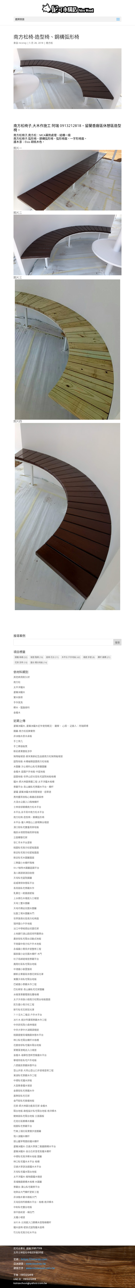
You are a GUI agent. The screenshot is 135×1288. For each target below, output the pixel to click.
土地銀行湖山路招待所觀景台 (28, 933)
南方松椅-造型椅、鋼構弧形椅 (29, 817)
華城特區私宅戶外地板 (25, 1060)
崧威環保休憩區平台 (24, 882)
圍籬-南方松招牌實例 (24, 730)
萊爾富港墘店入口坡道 (25, 1050)
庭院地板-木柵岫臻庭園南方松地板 (31, 761)
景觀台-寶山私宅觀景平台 (27, 1186)
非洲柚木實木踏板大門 (25, 1197)
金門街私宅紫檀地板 (24, 1100)
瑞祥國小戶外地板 (23, 923)
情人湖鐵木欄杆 (22, 1136)
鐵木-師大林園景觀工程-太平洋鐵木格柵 (34, 781)
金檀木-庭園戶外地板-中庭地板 (29, 771)
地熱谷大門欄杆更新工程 (26, 1191)
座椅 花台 (52, 657)
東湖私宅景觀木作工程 (25, 1075)
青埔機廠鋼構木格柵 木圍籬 (28, 1181)
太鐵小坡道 (19, 1217)
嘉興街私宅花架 (22, 1095)
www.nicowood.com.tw (40, 1268)
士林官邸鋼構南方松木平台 (27, 806)
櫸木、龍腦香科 (22, 707)
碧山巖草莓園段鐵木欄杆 (26, 1141)
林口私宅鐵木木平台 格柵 (27, 1161)
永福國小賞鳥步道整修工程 (27, 948)
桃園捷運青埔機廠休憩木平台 (28, 1034)
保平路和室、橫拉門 (24, 1212)
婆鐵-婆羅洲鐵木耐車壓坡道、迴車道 (32, 791)
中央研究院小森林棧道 (25, 1024)
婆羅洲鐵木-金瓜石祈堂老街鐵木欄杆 (32, 1151)
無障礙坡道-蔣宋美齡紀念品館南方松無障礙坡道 (38, 756)
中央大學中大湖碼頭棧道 (26, 1029)
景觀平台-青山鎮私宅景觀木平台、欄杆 (34, 786)
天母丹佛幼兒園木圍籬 (25, 908)
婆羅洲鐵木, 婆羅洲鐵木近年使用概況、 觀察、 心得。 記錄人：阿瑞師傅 (51, 725)
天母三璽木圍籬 (22, 903)
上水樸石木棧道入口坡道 (26, 898)
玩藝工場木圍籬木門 (24, 913)
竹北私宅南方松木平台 (25, 1232)
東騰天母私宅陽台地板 (25, 979)
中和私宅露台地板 (23, 1207)
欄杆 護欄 (104, 657)
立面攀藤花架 (20, 837)
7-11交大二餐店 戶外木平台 (28, 1014)
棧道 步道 (88, 657)
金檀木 (17, 712)
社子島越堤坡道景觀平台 (26, 958)
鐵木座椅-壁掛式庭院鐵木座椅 (29, 1227)
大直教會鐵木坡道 (23, 1085)
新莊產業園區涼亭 (23, 751)
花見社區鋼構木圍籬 (24, 1121)
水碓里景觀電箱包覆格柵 (26, 994)
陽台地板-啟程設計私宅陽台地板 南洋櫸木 (35, 1110)
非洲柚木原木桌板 (23, 736)
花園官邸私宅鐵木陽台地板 (27, 1045)
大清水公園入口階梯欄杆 (26, 801)
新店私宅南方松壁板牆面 (26, 852)
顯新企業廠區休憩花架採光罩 (28, 974)
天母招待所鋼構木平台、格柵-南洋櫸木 (34, 1201)
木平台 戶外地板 (71, 657)
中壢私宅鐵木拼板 (23, 1080)
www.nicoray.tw (36, 1263)
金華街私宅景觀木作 (24, 1090)
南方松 (49, 42)
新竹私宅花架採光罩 (24, 1009)
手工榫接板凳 (20, 746)
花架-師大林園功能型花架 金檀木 (30, 1105)
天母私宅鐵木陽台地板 (25, 1171)
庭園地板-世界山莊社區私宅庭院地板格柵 (35, 776)
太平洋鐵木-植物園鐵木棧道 (28, 1176)
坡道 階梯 (36, 657)
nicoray (23, 42)
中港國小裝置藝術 (23, 969)
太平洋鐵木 (19, 687)
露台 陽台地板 (38, 662)
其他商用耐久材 (22, 677)
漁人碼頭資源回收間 (24, 872)
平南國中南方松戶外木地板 (27, 943)
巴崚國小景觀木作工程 (25, 984)
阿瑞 (55, 125)
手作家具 (18, 702)
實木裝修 (18, 697)
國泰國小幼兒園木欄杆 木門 (28, 953)
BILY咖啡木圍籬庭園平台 (26, 867)
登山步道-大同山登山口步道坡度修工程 (34, 1070)
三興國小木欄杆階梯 (24, 862)
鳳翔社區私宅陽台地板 (25, 964)
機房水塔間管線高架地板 (26, 832)
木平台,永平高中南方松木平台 (29, 812)
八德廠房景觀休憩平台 (25, 1065)
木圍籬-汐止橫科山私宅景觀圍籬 (30, 766)
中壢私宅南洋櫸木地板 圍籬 (28, 1156)
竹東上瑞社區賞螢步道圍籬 (27, 1131)
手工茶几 (18, 741)
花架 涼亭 (21, 662)
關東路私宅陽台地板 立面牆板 (29, 1115)
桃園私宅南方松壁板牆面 (26, 847)
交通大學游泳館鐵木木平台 (27, 1166)
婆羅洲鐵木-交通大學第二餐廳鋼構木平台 (35, 1146)
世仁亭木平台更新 (23, 842)
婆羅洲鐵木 (19, 692)
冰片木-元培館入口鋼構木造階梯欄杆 (32, 1222)
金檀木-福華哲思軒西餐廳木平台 (30, 1055)
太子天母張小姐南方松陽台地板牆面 (32, 999)
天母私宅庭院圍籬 (23, 877)
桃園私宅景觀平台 (23, 1125)
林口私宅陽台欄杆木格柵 (26, 1039)
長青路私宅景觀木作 (24, 888)
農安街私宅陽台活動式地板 (27, 938)
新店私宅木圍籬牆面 (24, 857)
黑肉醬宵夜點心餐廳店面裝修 (28, 796)
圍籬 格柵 (21, 657)
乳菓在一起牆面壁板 (24, 893)
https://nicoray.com (34, 1259)
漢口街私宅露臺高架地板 (26, 827)
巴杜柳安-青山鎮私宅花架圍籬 (29, 989)
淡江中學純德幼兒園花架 (26, 928)
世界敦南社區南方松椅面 (26, 918)
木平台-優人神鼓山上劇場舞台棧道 (31, 822)
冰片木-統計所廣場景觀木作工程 (30, 1019)
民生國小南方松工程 (24, 1004)
